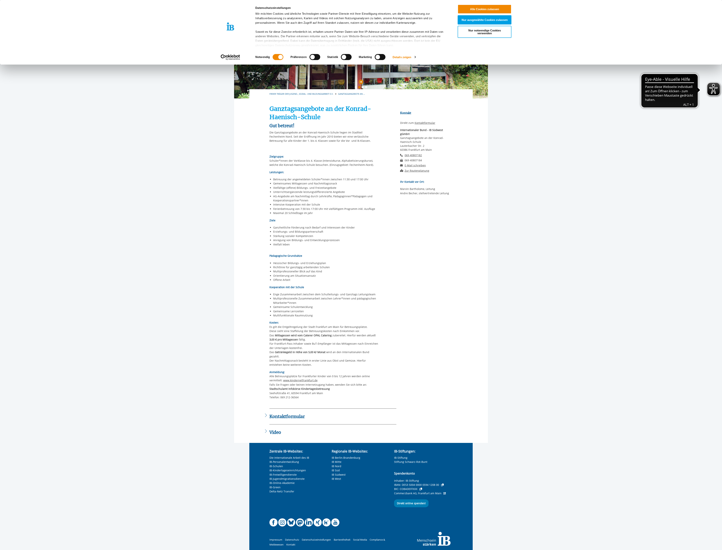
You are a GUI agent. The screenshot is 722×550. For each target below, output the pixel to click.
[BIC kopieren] (420, 489)
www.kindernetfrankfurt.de (300, 380)
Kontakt (290, 544)
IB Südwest (339, 474)
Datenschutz (292, 539)
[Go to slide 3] (363, 88)
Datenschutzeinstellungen (316, 539)
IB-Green (275, 487)
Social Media (360, 539)
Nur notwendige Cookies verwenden (484, 32)
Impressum (275, 539)
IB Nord (336, 466)
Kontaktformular (425, 123)
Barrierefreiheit (342, 539)
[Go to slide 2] (360, 88)
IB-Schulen (276, 466)
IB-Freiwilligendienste (283, 474)
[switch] (314, 57)
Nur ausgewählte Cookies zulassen (485, 19)
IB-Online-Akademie (282, 483)
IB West (336, 479)
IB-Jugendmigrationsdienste (287, 479)
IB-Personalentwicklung (284, 462)
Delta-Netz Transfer (281, 491)
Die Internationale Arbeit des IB (289, 457)
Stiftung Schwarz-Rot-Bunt (410, 462)
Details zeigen (402, 57)
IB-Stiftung (400, 457)
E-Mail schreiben (415, 165)
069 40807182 (413, 155)
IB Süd (336, 470)
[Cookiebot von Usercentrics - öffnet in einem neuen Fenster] (230, 57)
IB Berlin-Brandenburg (346, 457)
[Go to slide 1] (357, 88)
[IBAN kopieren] (442, 485)
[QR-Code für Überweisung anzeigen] (445, 493)
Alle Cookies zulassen (484, 9)
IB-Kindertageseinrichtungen (287, 470)
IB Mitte (336, 462)
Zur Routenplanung (417, 170)
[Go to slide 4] (367, 88)
